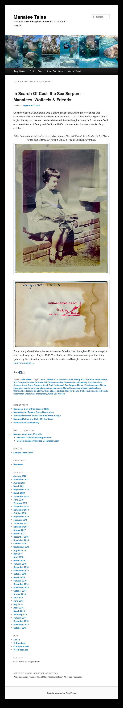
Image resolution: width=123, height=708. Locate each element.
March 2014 (19, 610)
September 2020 (21, 489)
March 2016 (19, 560)
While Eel (52, 393)
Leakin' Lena (29, 388)
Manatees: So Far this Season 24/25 (31, 408)
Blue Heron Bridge (98, 379)
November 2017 (21, 526)
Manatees (26, 379)
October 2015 (19, 573)
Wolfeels (61, 393)
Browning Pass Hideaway (75, 382)
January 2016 (19, 563)
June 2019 (18, 499)
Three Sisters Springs (54, 390)
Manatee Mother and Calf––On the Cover (33, 418)
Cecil (45, 385)
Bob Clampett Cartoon (23, 382)
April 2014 (18, 607)
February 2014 (20, 614)
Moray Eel (67, 388)
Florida (80, 385)
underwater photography (36, 393)
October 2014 (19, 590)
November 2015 (21, 570)
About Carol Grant (55, 71)
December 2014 (21, 584)
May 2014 (18, 604)
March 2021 (19, 486)
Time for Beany (72, 390)
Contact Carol (74, 71)
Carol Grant (27, 385)
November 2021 (21, 479)
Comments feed (21, 646)
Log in (16, 639)
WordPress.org (20, 649)
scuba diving (95, 388)
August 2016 (19, 550)
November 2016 (21, 540)
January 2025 (19, 476)
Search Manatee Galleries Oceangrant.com (38, 440)
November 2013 (21, 624)
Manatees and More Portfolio (27, 434)
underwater (18, 393)
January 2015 (19, 580)
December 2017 (21, 523)
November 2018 (21, 509)
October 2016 (19, 543)
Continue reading (23, 362)
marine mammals (54, 388)
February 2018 (20, 519)
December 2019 (21, 496)
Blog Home (19, 71)
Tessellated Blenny (34, 390)
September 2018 (21, 516)
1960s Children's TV (49, 379)
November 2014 (21, 587)
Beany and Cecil (81, 379)
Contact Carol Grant (23, 452)
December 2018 (21, 506)
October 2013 (19, 627)
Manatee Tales (29, 16)
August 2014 (19, 594)
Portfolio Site (35, 71)
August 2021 (19, 482)
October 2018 (19, 513)
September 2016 (21, 546)
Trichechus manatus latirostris (94, 390)
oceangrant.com (80, 388)
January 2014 (19, 617)
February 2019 (20, 503)
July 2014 (18, 597)
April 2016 (18, 557)
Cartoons (38, 385)
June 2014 (18, 600)
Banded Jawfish (66, 379)
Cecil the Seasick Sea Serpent (62, 385)
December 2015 (21, 567)
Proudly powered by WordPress (61, 693)
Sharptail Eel (19, 390)
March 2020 (19, 492)
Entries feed (19, 642)
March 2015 (19, 577)
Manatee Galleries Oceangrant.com (34, 437)
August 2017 (19, 530)
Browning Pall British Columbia (49, 382)
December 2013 (21, 621)
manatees (40, 388)
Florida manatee (91, 385)
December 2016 (21, 536)
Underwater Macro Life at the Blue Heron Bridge (37, 415)
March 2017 (19, 533)
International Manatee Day (26, 422)
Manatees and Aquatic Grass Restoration (33, 412)
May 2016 (18, 553)
